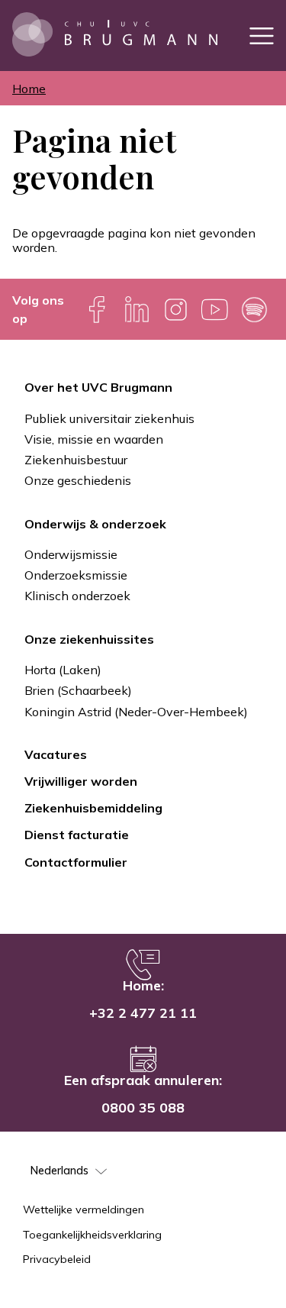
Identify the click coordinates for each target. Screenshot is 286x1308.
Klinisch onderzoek (77, 595)
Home (29, 88)
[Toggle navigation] (261, 35)
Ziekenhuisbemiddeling (93, 807)
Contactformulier (75, 862)
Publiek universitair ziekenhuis (109, 418)
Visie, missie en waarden (93, 439)
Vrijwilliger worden (80, 781)
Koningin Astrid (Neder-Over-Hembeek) (136, 711)
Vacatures (55, 754)
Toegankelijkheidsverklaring (92, 1235)
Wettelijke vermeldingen (83, 1209)
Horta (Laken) (62, 669)
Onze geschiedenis (77, 480)
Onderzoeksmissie (75, 575)
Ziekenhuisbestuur (75, 459)
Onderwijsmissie (70, 554)
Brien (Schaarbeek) (78, 690)
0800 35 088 (143, 1107)
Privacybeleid (57, 1259)
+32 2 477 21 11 (143, 1013)
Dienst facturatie (76, 834)
